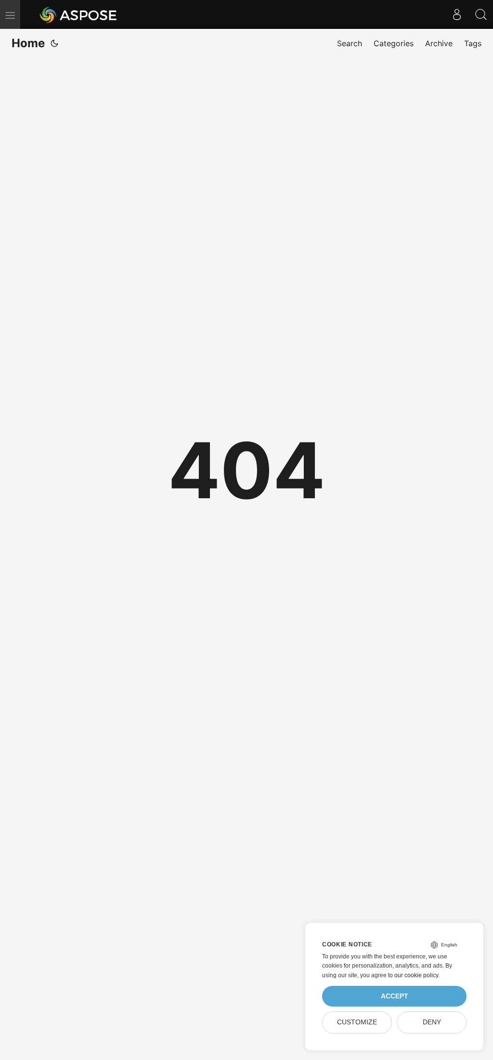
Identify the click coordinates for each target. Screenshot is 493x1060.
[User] (457, 14)
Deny (432, 1022)
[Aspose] (78, 14)
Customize (357, 1022)
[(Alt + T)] (54, 43)
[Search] (481, 14)
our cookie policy (416, 975)
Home (28, 43)
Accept (394, 996)
